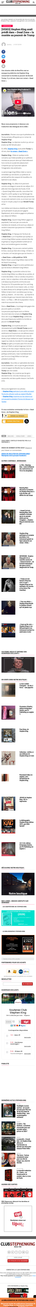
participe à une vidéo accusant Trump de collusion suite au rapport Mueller (17, 392)
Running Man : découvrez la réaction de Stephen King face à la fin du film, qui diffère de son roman (26, 491)
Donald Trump (20, 436)
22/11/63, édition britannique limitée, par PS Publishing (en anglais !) (26, 846)
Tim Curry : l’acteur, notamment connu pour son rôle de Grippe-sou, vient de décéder (23, 1159)
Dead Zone (11, 436)
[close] (34, 1296)
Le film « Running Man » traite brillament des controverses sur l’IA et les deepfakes (26, 468)
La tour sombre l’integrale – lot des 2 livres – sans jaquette (26, 685)
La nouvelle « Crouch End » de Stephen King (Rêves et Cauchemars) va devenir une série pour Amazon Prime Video (24, 1143)
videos (29, 436)
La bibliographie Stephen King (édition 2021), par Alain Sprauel (26, 823)
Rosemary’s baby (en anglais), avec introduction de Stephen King (25, 777)
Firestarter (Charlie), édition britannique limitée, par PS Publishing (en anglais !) (26, 710)
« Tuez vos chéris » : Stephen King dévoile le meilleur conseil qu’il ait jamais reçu (26, 604)
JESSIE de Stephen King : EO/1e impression (25, 799)
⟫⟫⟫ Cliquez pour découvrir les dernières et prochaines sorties (15, 1202)
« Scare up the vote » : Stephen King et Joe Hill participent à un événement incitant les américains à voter (26, 628)
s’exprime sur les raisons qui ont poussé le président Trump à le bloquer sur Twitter (17, 399)
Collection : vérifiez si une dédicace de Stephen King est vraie (26, 754)
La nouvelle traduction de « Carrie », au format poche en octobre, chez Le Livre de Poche (24, 1174)
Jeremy (9, 44)
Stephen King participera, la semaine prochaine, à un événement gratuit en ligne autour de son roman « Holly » (26, 538)
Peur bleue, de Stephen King (24, 730)
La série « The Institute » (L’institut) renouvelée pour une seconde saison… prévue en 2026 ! (23, 1127)
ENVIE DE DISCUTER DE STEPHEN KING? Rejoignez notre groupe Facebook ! (15, 454)
